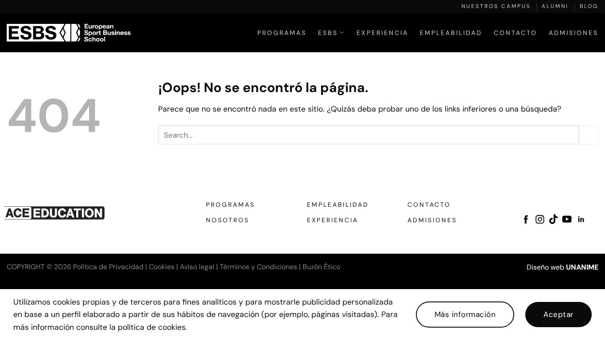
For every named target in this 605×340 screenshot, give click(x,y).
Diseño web (545, 267)
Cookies (162, 266)
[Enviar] (588, 134)
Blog (589, 6)
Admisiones (573, 33)
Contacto (515, 33)
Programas (281, 33)
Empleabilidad (451, 33)
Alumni (555, 6)
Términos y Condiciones (258, 266)
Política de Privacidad (108, 266)
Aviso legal (197, 266)
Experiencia (382, 33)
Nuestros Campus (496, 6)
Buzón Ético (321, 266)
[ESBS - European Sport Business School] (69, 33)
